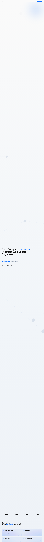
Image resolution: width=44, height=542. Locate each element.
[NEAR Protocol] (12, 265)
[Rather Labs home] (3, 1)
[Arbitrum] (3, 265)
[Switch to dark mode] (33, 1)
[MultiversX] (8, 265)
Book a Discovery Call (5, 261)
